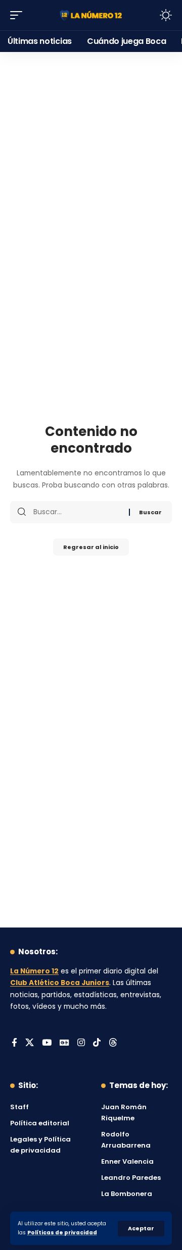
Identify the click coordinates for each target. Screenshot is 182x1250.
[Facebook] (14, 1043)
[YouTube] (46, 1043)
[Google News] (64, 1043)
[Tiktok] (97, 1043)
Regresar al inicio (91, 547)
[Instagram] (81, 1043)
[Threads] (113, 1043)
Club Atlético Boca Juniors (59, 983)
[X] (29, 1043)
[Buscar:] (77, 512)
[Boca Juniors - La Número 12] (91, 15)
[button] (141, 1228)
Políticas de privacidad (62, 1232)
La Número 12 (34, 971)
